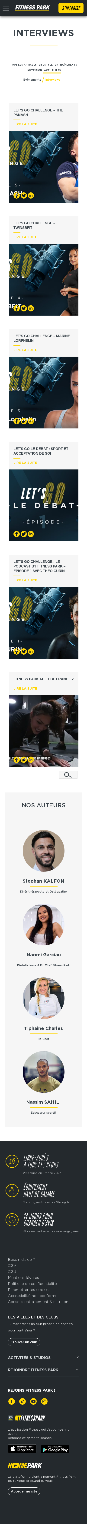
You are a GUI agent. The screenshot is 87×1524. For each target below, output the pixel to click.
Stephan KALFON (43, 881)
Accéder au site (24, 1491)
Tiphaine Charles (43, 1028)
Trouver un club (24, 1342)
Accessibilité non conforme (33, 1295)
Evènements (32, 79)
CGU (12, 1271)
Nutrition (34, 70)
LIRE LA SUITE (25, 124)
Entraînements (66, 64)
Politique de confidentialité (32, 1283)
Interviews (52, 79)
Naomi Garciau (43, 954)
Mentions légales (23, 1277)
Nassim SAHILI (43, 1102)
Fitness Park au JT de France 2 (43, 679)
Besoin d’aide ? (21, 1259)
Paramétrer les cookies (29, 1289)
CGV (12, 1265)
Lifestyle (46, 64)
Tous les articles (23, 64)
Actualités (52, 70)
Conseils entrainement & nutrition (38, 1301)
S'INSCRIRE (71, 8)
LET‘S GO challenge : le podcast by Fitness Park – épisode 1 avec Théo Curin (39, 566)
